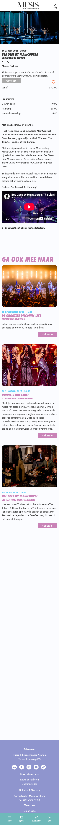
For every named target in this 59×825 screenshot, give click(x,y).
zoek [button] (49, 820)
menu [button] (9, 820)
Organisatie (30, 810)
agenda (21, 820)
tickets (46, 334)
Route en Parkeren (29, 779)
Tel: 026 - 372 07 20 (29, 800)
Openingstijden (29, 783)
